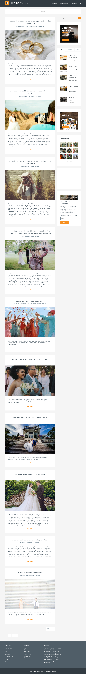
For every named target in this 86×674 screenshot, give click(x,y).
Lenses (6, 649)
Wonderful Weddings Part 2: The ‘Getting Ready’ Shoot (30, 540)
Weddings (41, 26)
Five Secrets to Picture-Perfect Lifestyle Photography (29, 359)
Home (25, 648)
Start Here (36, 26)
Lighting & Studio (9, 656)
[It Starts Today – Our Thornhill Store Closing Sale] (69, 150)
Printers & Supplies (9, 657)
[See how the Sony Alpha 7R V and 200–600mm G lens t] (69, 156)
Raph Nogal (24, 420)
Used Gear (7, 659)
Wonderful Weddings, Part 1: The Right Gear (30, 474)
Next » (15, 635)
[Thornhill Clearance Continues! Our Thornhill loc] (63, 144)
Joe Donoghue (21, 26)
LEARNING (54, 3)
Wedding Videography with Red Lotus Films (30, 301)
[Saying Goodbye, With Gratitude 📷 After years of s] (75, 150)
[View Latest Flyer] (69, 121)
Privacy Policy (27, 656)
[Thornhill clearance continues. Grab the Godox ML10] (75, 144)
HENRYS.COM (74, 3)
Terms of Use (27, 654)
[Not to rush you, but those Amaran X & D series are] (69, 144)
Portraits (35, 361)
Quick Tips (26, 649)
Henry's (24, 166)
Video (6, 653)
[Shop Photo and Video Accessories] (69, 34)
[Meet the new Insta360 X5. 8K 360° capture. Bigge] (75, 156)
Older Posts (49, 628)
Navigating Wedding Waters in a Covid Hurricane (30, 417)
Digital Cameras (8, 648)
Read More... (29, 79)
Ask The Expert (27, 651)
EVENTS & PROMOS (64, 3)
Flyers (6, 661)
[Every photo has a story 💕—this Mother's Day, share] (63, 150)
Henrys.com (27, 657)
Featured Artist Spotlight (34, 303)
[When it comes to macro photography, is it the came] (63, 156)
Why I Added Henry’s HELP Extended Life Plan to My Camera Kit (73, 99)
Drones (6, 651)
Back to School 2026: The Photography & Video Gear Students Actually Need (73, 57)
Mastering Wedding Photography (30, 572)
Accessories (7, 654)
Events (26, 653)
